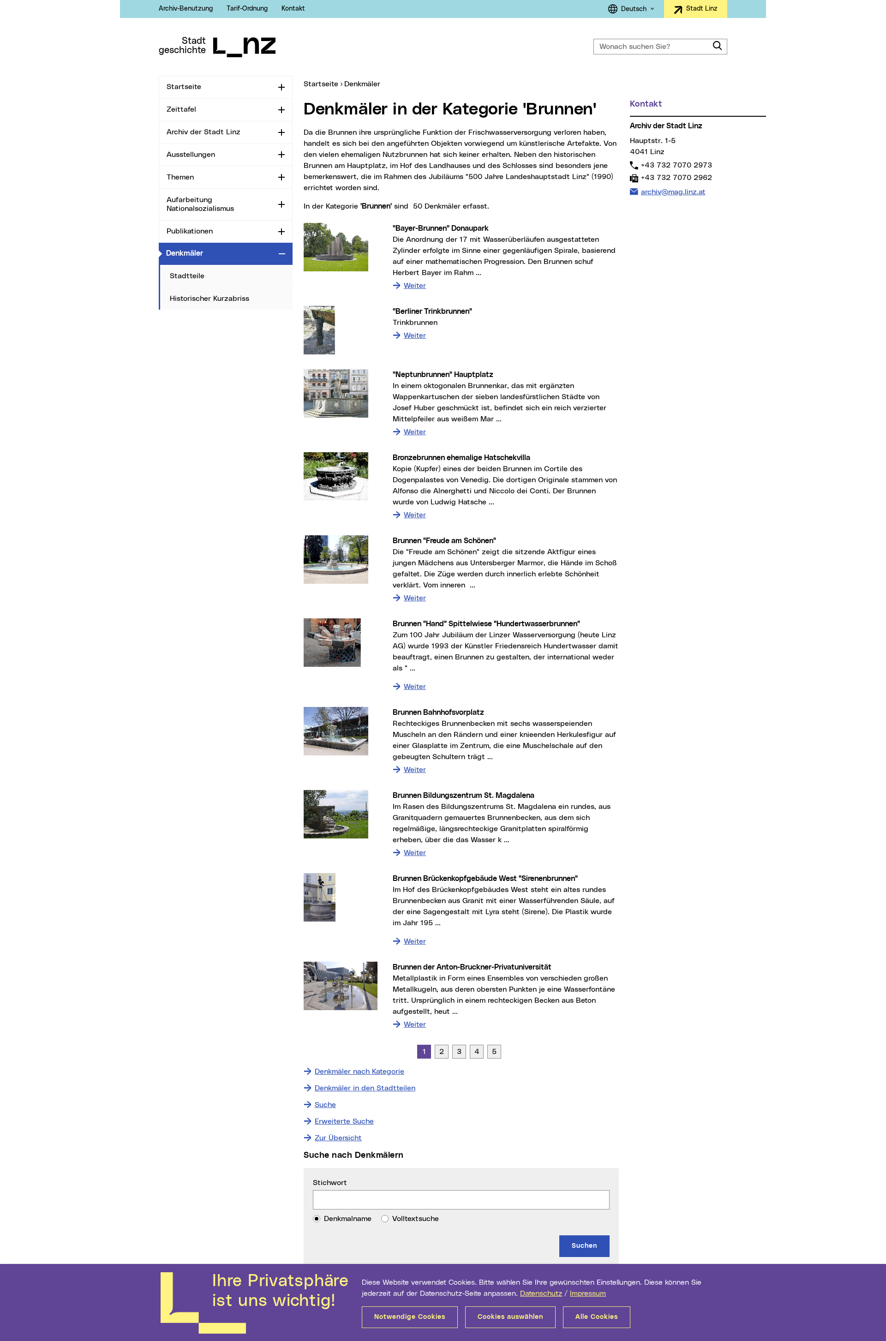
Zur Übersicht (338, 1138)
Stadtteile (187, 276)
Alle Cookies (596, 1317)
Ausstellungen (191, 154)
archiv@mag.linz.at (673, 192)
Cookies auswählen (510, 1317)
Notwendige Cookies (409, 1317)
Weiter (415, 285)
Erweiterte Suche (344, 1121)
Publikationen (190, 231)
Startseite (184, 86)
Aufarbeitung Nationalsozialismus (200, 204)
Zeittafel (181, 109)
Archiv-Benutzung (186, 9)
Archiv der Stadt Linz (203, 132)
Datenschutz (541, 1293)
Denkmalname (347, 1218)
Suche (325, 1104)
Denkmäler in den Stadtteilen (365, 1088)
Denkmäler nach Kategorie (359, 1071)
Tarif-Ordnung (247, 9)
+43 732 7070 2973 (676, 165)
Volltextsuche (415, 1218)
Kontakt (293, 9)
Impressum (588, 1293)
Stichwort (330, 1182)
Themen (180, 177)
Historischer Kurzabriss (209, 298)
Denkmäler (220, 253)
